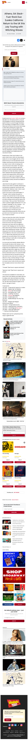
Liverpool (10, 295)
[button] (23, 2)
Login (20, 2)
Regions (12, 732)
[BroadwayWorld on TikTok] (18, 725)
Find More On (13, 492)
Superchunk (5, 192)
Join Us (20, 731)
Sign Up (14, 53)
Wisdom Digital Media (17, 735)
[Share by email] (24, 40)
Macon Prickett (15, 499)
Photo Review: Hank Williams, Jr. (11, 671)
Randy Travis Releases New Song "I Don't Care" (13, 657)
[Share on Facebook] (18, 40)
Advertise (8, 731)
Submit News (6, 732)
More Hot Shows (8, 604)
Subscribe (14, 512)
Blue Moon (19, 308)
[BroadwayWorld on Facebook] (9, 725)
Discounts (20, 604)
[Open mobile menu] (26, 2)
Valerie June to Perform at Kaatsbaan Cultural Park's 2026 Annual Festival (14, 86)
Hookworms (9, 160)
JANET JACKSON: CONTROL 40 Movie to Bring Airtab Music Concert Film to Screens (13, 642)
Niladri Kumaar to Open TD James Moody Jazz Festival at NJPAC (14, 82)
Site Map (16, 732)
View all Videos (6, 547)
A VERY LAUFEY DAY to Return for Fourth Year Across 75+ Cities (13, 685)
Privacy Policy (17, 736)
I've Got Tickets (8, 462)
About (12, 731)
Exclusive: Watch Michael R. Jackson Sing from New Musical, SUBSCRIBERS (18, 527)
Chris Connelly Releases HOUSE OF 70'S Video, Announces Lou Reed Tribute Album (14, 77)
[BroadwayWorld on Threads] (21, 725)
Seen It (8, 459)
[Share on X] (21, 40)
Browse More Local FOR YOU (15, 421)
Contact (16, 731)
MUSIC (9, 2)
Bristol (9, 290)
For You (8, 341)
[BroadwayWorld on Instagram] (12, 725)
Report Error (22, 732)
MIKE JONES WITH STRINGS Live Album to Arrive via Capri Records (14, 73)
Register (16, 2)
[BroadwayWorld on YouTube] (9, 728)
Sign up (14, 621)
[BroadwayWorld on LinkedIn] (15, 725)
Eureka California (15, 118)
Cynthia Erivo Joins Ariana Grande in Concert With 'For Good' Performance (19, 522)
